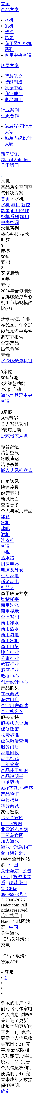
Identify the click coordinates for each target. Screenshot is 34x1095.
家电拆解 (10, 758)
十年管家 (10, 764)
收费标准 (10, 735)
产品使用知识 (14, 770)
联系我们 (18, 882)
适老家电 (10, 581)
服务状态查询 (14, 723)
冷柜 (5, 522)
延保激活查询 (14, 740)
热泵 (5, 210)
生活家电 (10, 575)
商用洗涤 (10, 605)
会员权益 (10, 799)
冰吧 (5, 528)
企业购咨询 (12, 711)
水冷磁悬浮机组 (16, 360)
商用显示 (10, 611)
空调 (5, 546)
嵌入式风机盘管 (16, 470)
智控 (25, 204)
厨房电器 (10, 563)
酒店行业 (10, 670)
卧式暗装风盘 (14, 435)
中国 (13, 864)
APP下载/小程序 (17, 788)
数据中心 (10, 676)
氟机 (15, 204)
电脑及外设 (12, 569)
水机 (5, 204)
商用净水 (10, 622)
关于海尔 (10, 870)
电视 (5, 552)
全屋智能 (10, 617)
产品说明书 (12, 776)
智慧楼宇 (10, 599)
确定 (5, 1091)
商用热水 (10, 628)
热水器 (7, 558)
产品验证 (10, 794)
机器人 (7, 587)
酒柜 (5, 534)
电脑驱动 (10, 782)
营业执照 (10, 915)
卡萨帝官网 (12, 817)
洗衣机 (7, 540)
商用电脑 (10, 646)
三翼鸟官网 (12, 835)
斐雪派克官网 (14, 829)
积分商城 (10, 805)
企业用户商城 (14, 705)
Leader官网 (11, 823)
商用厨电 (10, 634)
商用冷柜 (10, 640)
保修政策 (10, 729)
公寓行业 (10, 658)
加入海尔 (10, 841)
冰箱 (5, 516)
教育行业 (10, 664)
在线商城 (10, 693)
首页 (5, 198)
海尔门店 (10, 699)
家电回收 (10, 752)
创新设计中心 (14, 681)
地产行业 (10, 652)
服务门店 (10, 746)
